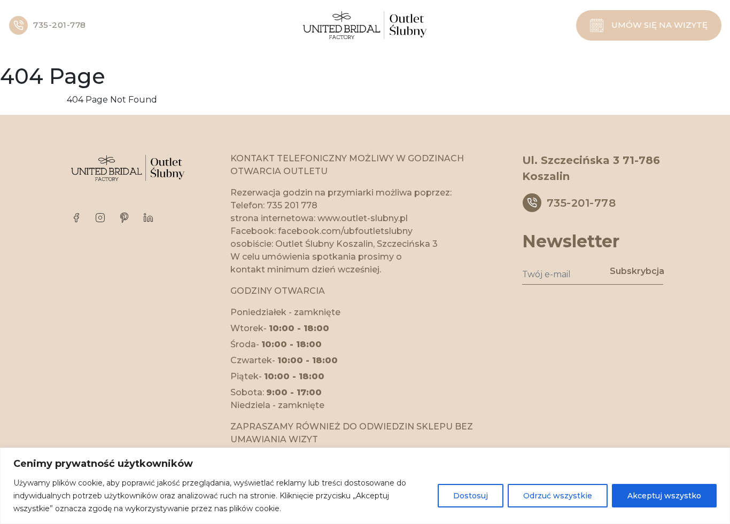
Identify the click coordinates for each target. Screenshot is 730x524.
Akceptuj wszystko (664, 495)
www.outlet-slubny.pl (362, 218)
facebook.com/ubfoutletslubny (345, 231)
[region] (365, 486)
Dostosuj (470, 495)
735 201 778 (292, 205)
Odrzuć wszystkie (557, 495)
